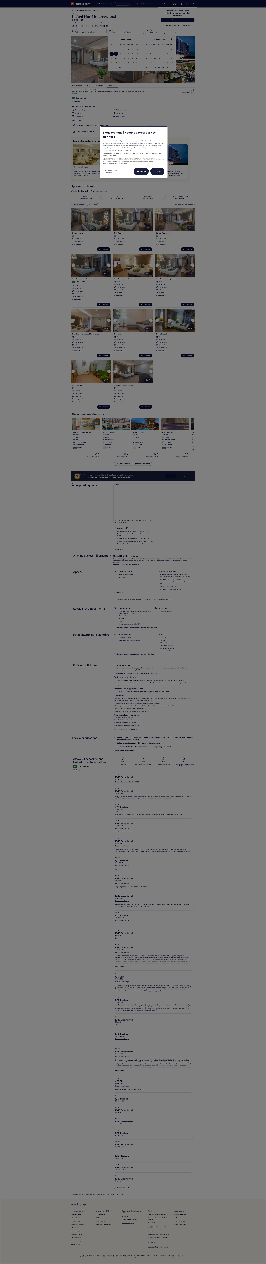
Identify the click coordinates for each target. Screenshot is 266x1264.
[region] (133, 152)
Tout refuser (141, 171)
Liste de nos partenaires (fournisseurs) (115, 163)
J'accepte (157, 171)
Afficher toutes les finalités (113, 171)
